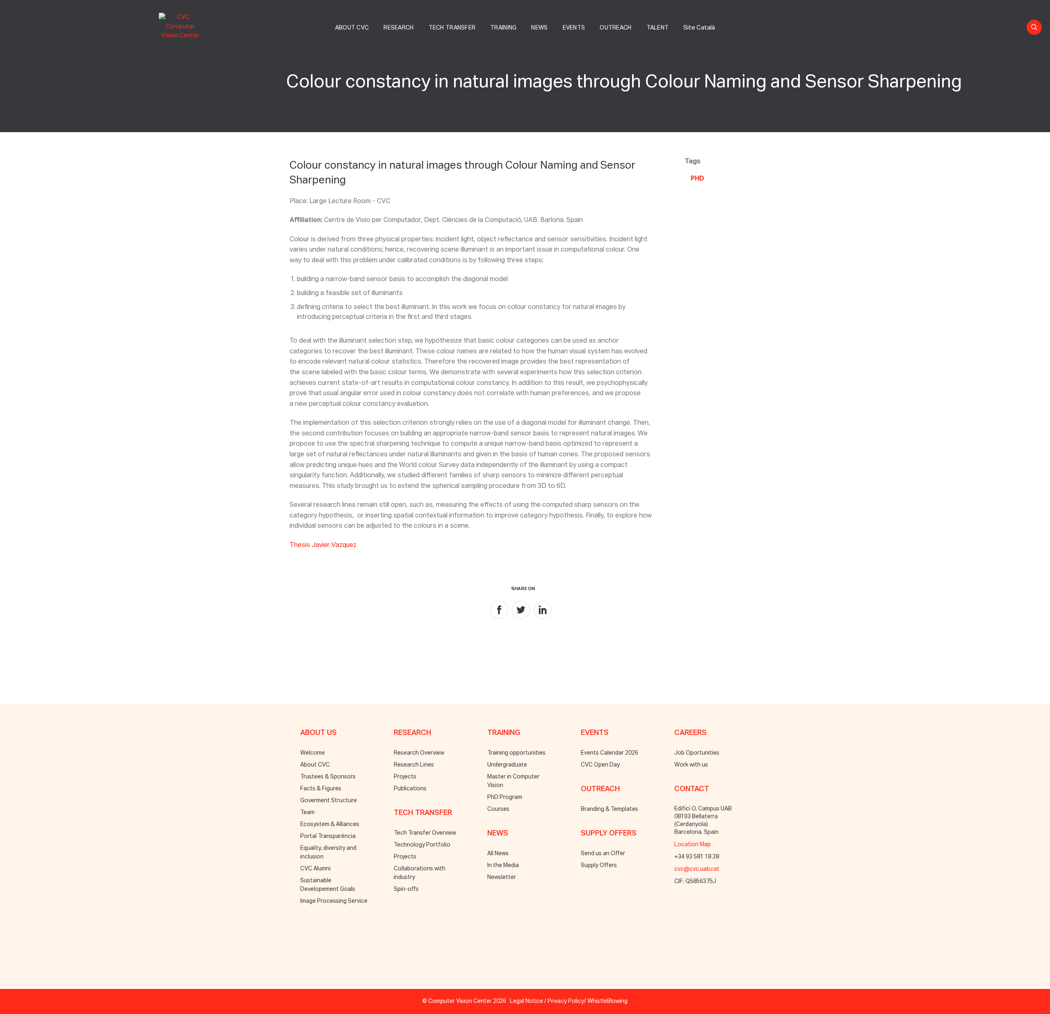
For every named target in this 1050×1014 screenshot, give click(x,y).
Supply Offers (599, 865)
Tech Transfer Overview (425, 833)
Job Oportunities (696, 753)
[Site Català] (699, 19)
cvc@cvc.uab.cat (696, 869)
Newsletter (501, 877)
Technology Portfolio (422, 845)
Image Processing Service (334, 901)
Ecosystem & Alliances (329, 824)
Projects (405, 777)
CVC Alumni (315, 869)
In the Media (503, 865)
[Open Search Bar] (1034, 27)
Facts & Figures (320, 789)
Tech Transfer (452, 28)
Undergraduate (507, 765)
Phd (697, 179)
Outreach (615, 28)
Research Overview (419, 753)
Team (307, 812)
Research (398, 28)
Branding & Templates (609, 809)
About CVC (352, 28)
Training (503, 28)
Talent (657, 28)
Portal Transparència (328, 836)
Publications (410, 789)
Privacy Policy (566, 1001)
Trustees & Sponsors (328, 777)
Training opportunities (516, 753)
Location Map (692, 844)
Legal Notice (526, 1001)
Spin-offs (406, 889)
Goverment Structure (328, 800)
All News (498, 853)
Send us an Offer (603, 853)
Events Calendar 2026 (609, 753)
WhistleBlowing (607, 1001)
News (539, 28)
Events (574, 28)
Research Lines (414, 765)
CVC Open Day (600, 765)
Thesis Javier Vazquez (323, 545)
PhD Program (504, 797)
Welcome (312, 753)
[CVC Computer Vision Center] (182, 25)
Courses (498, 809)
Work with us (691, 765)
